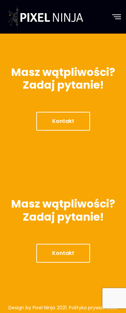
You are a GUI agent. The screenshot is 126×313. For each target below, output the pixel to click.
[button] (63, 121)
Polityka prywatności (93, 307)
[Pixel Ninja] (45, 17)
